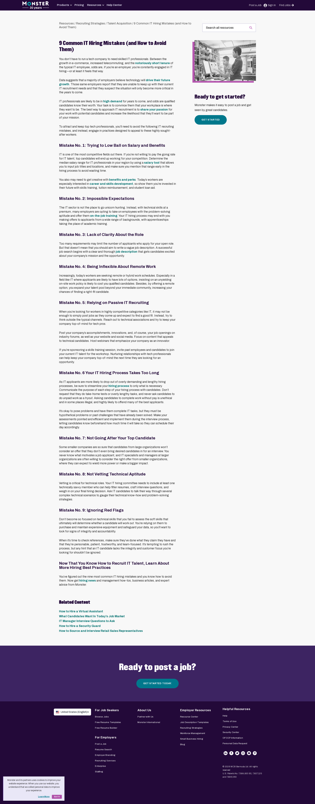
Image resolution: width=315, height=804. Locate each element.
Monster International (148, 722)
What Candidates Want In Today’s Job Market (92, 616)
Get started (210, 120)
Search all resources (212, 20)
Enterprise (100, 766)
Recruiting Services (105, 760)
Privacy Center (230, 727)
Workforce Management (192, 733)
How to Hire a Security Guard (80, 626)
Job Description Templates (194, 722)
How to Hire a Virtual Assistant (81, 611)
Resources (94, 5)
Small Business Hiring (191, 739)
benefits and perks (122, 179)
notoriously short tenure (152, 63)
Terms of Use (229, 721)
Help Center (114, 5)
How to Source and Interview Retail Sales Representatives (101, 631)
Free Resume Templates (108, 722)
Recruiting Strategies (90, 23)
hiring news (87, 580)
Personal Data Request (235, 743)
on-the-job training (103, 215)
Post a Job (255, 5)
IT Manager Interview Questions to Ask (87, 621)
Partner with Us (145, 716)
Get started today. (157, 683)
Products (63, 5)
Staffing (99, 771)
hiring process (118, 386)
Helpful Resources (236, 709)
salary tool (151, 162)
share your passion (154, 109)
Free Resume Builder (106, 728)
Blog (182, 744)
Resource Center (189, 716)
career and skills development (111, 183)
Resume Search (103, 749)
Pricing (79, 5)
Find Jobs (285, 5)
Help (225, 715)
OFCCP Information (233, 738)
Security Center (231, 732)
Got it (57, 796)
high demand (112, 101)
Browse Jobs (102, 716)
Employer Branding (105, 755)
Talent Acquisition (119, 23)
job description (126, 251)
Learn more (44, 796)
